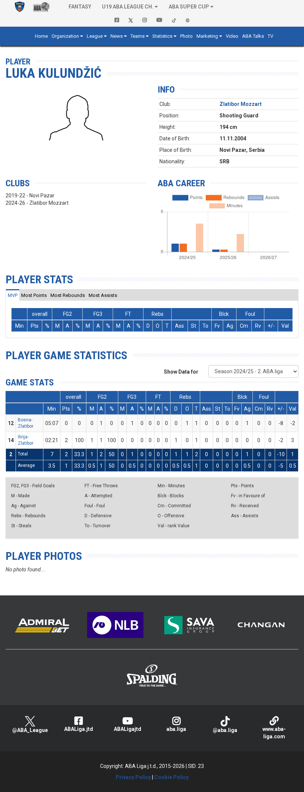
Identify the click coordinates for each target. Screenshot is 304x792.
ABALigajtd (127, 729)
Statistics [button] (162, 36)
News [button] (116, 36)
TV (270, 36)
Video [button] (232, 36)
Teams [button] (137, 36)
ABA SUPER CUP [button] (189, 7)
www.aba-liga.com (274, 732)
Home (41, 36)
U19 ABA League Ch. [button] (127, 7)
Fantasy (80, 7)
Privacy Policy (133, 777)
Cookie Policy (171, 777)
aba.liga (176, 729)
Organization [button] (65, 36)
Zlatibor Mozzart (240, 104)
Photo (186, 36)
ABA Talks (253, 36)
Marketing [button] (207, 36)
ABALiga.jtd (78, 729)
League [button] (95, 36)
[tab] (12, 295)
